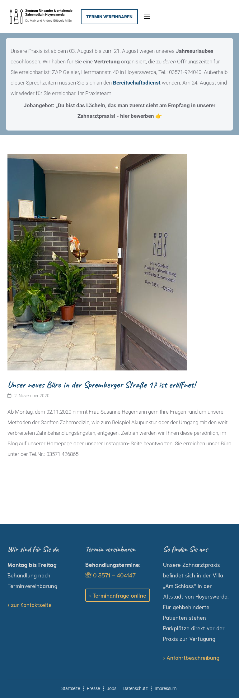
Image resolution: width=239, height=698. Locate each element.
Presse (93, 688)
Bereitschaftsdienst (137, 83)
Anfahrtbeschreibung (192, 657)
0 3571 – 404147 (113, 575)
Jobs (111, 688)
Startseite (70, 688)
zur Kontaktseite (31, 604)
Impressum (165, 688)
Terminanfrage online (119, 595)
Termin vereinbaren (109, 16)
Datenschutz (135, 688)
